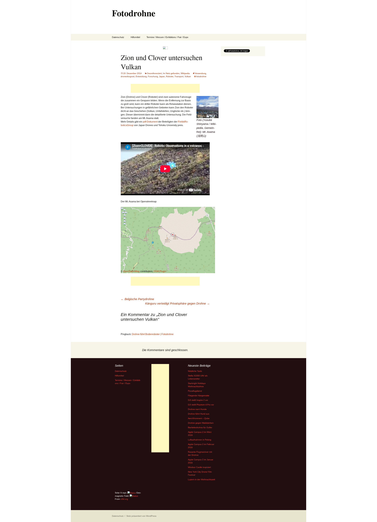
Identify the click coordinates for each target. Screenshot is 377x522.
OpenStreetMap (131, 271)
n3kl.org (124, 499)
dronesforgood (127, 76)
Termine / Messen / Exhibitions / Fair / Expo (167, 37)
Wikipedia (185, 73)
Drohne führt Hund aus (198, 414)
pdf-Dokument (150, 121)
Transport (179, 76)
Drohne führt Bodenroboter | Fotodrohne (152, 334)
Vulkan (188, 76)
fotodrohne (201, 76)
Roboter (169, 76)
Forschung (153, 76)
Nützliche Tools (195, 371)
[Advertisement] (165, 88)
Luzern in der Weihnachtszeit (201, 479)
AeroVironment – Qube (198, 418)
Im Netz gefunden (171, 73)
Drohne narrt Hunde (197, 409)
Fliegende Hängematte (198, 395)
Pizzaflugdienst (195, 391)
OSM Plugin (160, 271)
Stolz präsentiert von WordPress (141, 516)
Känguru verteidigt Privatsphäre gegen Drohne (177, 303)
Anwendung (200, 73)
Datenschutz (118, 37)
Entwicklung (141, 76)
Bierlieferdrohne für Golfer (200, 427)
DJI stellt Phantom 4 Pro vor (201, 404)
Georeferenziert (154, 73)
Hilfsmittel (135, 37)
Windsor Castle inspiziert (199, 467)
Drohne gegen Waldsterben (201, 423)
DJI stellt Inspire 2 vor (198, 400)
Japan (162, 76)
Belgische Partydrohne (137, 299)
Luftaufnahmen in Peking (199, 440)
